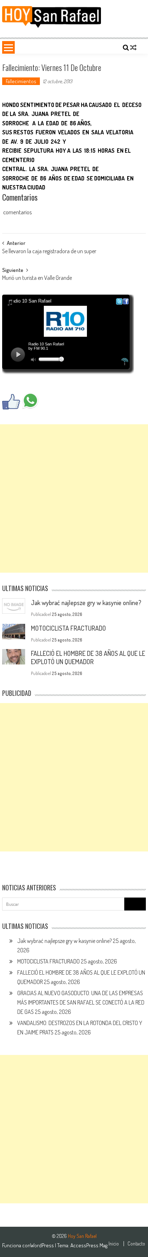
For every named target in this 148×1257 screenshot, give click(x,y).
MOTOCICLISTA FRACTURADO (68, 628)
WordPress (42, 1245)
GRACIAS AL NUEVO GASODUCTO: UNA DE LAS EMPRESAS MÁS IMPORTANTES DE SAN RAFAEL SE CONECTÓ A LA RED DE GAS (80, 1002)
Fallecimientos (21, 81)
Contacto (136, 1243)
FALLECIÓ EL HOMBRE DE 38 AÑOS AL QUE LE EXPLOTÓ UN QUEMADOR (88, 657)
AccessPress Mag (88, 1245)
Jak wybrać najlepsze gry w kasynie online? (86, 603)
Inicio (113, 1243)
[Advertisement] (74, 498)
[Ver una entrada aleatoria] (133, 48)
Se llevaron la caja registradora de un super (49, 252)
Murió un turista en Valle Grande (37, 278)
